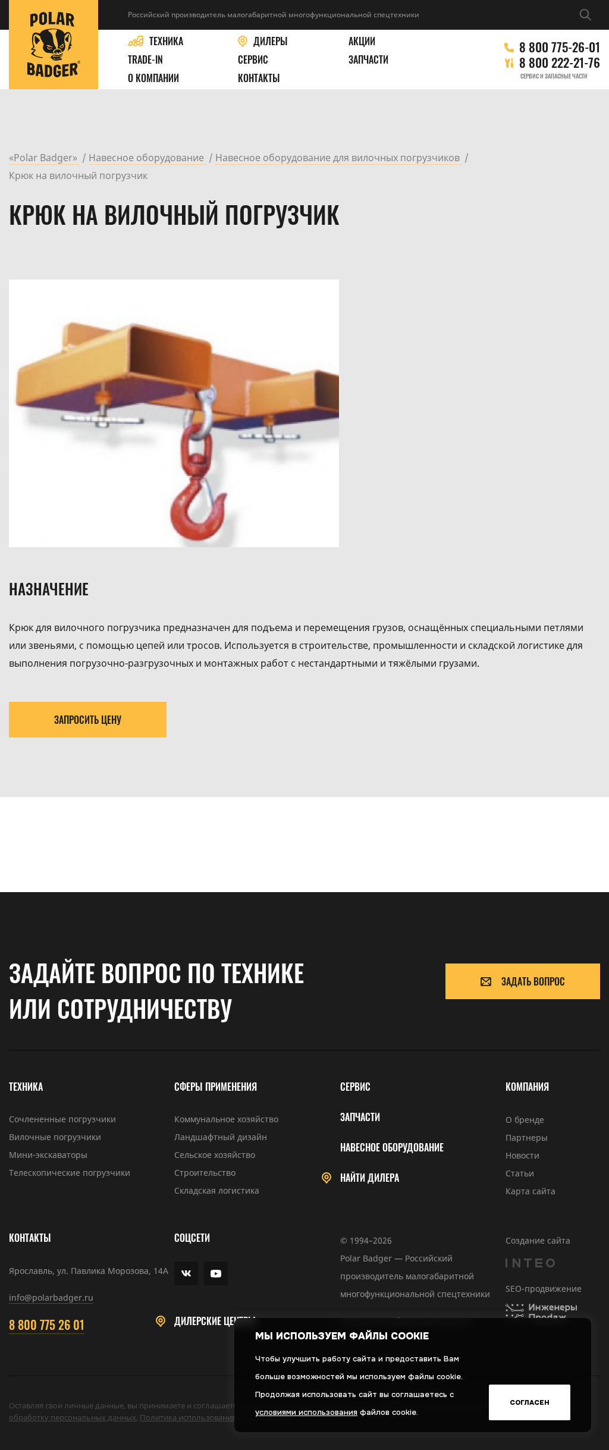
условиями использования (306, 1412)
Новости (522, 1155)
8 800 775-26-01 (559, 47)
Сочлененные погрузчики (62, 1119)
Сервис (253, 60)
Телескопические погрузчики (69, 1172)
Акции (362, 41)
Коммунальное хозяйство (226, 1119)
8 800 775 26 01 (46, 1324)
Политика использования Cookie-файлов (216, 1417)
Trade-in (145, 60)
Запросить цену (87, 720)
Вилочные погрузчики (55, 1137)
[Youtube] (216, 1273)
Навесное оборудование (392, 1147)
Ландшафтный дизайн (220, 1137)
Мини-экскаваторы (48, 1154)
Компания (527, 1087)
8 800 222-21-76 (559, 62)
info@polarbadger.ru (51, 1297)
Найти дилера (369, 1178)
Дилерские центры (215, 1321)
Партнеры (527, 1137)
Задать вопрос (533, 981)
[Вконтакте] (186, 1273)
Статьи (520, 1173)
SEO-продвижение (544, 1288)
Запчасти (368, 60)
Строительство (205, 1172)
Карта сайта (530, 1191)
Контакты (259, 78)
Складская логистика (216, 1190)
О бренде (525, 1119)
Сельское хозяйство (214, 1154)
